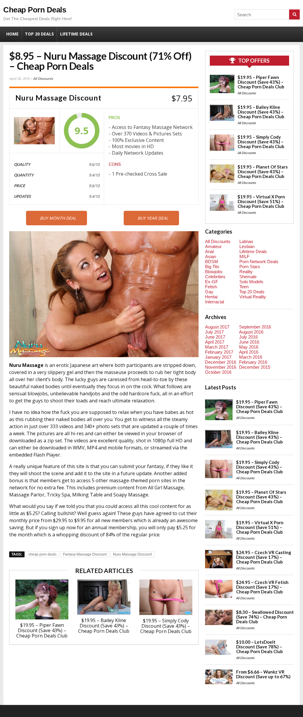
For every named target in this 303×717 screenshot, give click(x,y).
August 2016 (251, 331)
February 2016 (253, 362)
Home (12, 34)
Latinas (246, 241)
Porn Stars (249, 266)
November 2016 (220, 367)
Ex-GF (211, 281)
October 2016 (218, 372)
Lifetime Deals (76, 34)
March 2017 (216, 346)
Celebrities (215, 276)
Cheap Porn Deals (34, 9)
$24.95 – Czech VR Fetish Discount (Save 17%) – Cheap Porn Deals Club (262, 587)
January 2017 (218, 357)
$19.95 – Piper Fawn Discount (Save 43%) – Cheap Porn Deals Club (41, 630)
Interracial (214, 301)
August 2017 (217, 326)
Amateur (213, 246)
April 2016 (248, 352)
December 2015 (254, 367)
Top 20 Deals (39, 34)
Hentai (211, 296)
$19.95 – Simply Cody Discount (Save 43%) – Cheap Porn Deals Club (165, 626)
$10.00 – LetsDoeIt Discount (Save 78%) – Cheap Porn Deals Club (259, 646)
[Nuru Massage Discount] (34, 130)
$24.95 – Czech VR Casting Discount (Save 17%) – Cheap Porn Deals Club (263, 557)
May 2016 (248, 346)
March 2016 (250, 357)
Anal (209, 251)
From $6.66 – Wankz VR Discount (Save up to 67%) (263, 674)
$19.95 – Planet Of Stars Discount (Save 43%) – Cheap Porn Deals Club (263, 171)
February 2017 (219, 352)
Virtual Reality (252, 296)
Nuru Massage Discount (132, 554)
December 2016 (220, 362)
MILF (244, 256)
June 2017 (215, 336)
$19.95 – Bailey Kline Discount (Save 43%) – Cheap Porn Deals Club (103, 625)
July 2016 (248, 336)
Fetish (211, 286)
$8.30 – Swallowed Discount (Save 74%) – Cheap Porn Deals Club (265, 616)
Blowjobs (214, 271)
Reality (246, 271)
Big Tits (212, 266)
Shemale (248, 276)
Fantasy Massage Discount (85, 554)
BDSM (211, 261)
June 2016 (249, 341)
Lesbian (246, 246)
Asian (210, 256)
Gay (209, 291)
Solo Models (251, 281)
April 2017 (214, 341)
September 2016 (255, 326)
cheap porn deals (42, 554)
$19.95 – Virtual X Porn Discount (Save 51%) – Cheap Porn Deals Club (261, 201)
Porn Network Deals (258, 261)
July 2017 (214, 331)
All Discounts (43, 78)
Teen (244, 286)
